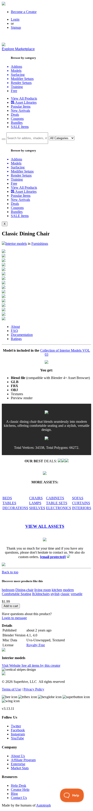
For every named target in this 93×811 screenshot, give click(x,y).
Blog (14, 794)
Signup (16, 27)
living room (42, 590)
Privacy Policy (33, 689)
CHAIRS (36, 498)
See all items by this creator (40, 665)
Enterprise (18, 764)
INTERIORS (81, 508)
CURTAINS (81, 503)
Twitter (16, 726)
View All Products (24, 98)
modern (68, 590)
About (15, 327)
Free (14, 91)
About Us (18, 756)
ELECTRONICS (58, 508)
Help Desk (18, 785)
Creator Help (20, 789)
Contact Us (19, 798)
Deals (15, 114)
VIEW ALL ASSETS (44, 526)
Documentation (22, 335)
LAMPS (35, 503)
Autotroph (43, 805)
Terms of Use (11, 689)
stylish (55, 594)
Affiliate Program (23, 760)
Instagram (18, 734)
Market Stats (20, 768)
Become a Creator (24, 12)
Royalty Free (35, 645)
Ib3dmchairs (41, 594)
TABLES (9, 503)
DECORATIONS (15, 508)
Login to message (14, 618)
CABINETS (55, 498)
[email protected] (53, 557)
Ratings (16, 339)
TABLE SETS (56, 503)
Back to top (10, 572)
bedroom (8, 590)
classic (65, 594)
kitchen (57, 590)
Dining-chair (24, 590)
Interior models (16, 243)
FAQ (14, 331)
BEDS (7, 498)
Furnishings (39, 243)
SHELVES (37, 508)
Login (15, 19)
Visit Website (11, 665)
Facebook (18, 730)
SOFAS (77, 498)
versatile (76, 594)
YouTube (17, 738)
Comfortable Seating (16, 594)
